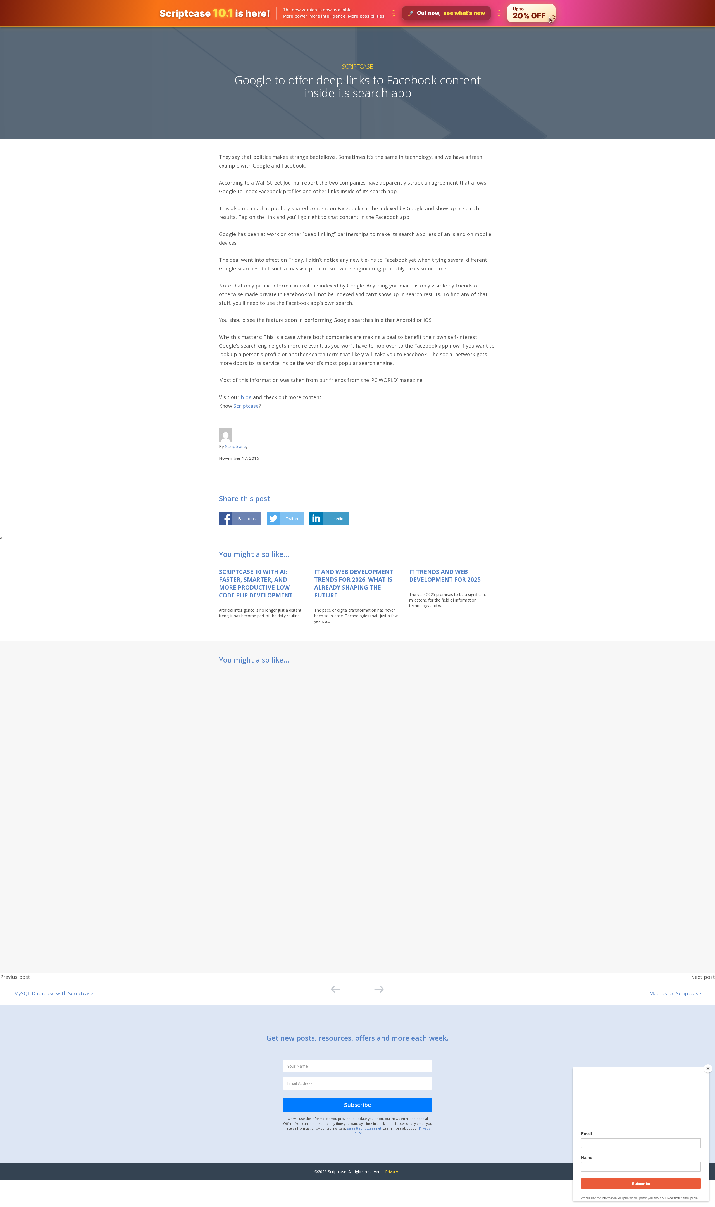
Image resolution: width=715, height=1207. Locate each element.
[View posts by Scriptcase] (225, 434)
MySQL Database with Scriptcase (53, 993)
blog (246, 397)
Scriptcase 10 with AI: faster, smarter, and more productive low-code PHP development (256, 583)
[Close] (708, 1068)
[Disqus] (357, 743)
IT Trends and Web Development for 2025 (445, 575)
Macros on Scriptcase (675, 993)
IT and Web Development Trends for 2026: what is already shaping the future (353, 583)
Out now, (446, 13)
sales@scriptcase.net (364, 1128)
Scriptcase (357, 66)
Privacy (391, 1171)
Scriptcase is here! (214, 13)
